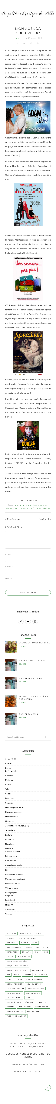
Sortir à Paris (33, 508)
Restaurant (41, 975)
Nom (8, 554)
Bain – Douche (11, 771)
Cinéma (39, 934)
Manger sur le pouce (14, 874)
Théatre (46, 508)
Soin (7, 789)
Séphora (29, 1002)
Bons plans (9, 798)
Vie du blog (10, 909)
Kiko (46, 952)
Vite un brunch (11, 888)
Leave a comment (28, 501)
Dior (35, 943)
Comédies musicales (14, 865)
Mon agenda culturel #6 (28, 1064)
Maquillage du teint (17, 970)
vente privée (42, 1007)
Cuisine (24, 943)
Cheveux (9, 775)
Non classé (9, 844)
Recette (27, 975)
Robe (9, 979)
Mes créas (9, 839)
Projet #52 (9, 895)
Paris (21, 508)
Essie (45, 947)
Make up (9, 780)
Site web (9, 579)
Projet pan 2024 (28, 714)
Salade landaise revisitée (34, 643)
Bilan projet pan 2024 (32, 661)
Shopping (9, 905)
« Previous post (13, 519)
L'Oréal (10, 956)
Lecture (8, 835)
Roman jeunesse (34, 979)
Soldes (29, 998)
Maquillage (24, 956)
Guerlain (26, 952)
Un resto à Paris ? (12, 883)
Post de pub (10, 900)
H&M (37, 952)
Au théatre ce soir (12, 851)
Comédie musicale (38, 505)
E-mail (9, 566)
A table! (23, 646)
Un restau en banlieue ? (15, 879)
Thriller (42, 1002)
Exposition (12, 508)
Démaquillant (32, 947)
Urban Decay (25, 1007)
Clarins (10, 938)
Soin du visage (14, 998)
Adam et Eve (20, 505)
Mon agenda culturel (28, 1071)
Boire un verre (11, 856)
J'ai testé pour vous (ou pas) (17, 826)
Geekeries (9, 821)
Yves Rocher (33, 1011)
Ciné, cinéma (10, 860)
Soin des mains (14, 993)
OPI (8, 975)
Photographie (11, 892)
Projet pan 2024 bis (30, 678)
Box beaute (26, 934)
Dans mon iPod (11, 816)
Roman (19, 979)
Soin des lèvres (36, 988)
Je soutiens (10, 830)
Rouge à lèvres (34, 984)
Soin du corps (33, 993)
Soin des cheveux (15, 988)
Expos (7, 870)
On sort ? (19, 38)
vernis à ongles (15, 1011)
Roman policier (14, 984)
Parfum (8, 784)
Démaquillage (14, 947)
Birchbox (11, 934)
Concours (9, 803)
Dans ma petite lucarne (15, 807)
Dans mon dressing (13, 812)
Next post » (45, 519)
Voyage (8, 914)
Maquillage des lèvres (18, 961)
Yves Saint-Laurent (16, 1016)
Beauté (22, 664)
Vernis (8, 794)
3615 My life (10, 759)
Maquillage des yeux (17, 966)
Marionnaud (38, 970)
